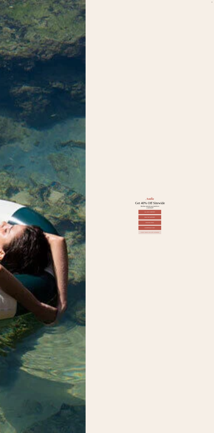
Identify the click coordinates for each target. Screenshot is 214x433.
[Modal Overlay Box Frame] (107, 216)
